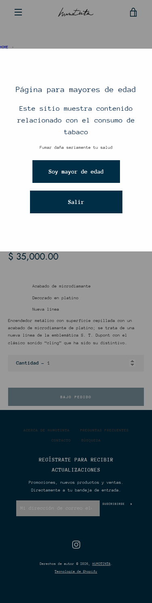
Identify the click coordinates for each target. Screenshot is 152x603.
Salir (76, 202)
